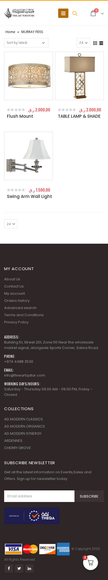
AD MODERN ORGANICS (24, 426)
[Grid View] (95, 42)
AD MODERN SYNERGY (23, 433)
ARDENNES (13, 440)
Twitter (19, 568)
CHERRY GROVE (17, 447)
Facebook (9, 568)
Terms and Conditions (24, 315)
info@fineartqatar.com (24, 375)
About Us (12, 279)
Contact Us (14, 286)
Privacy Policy (16, 322)
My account (14, 293)
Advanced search (20, 307)
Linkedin (29, 568)
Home (10, 31)
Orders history (17, 300)
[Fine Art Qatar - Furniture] (19, 13)
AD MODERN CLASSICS (23, 419)
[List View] (101, 42)
